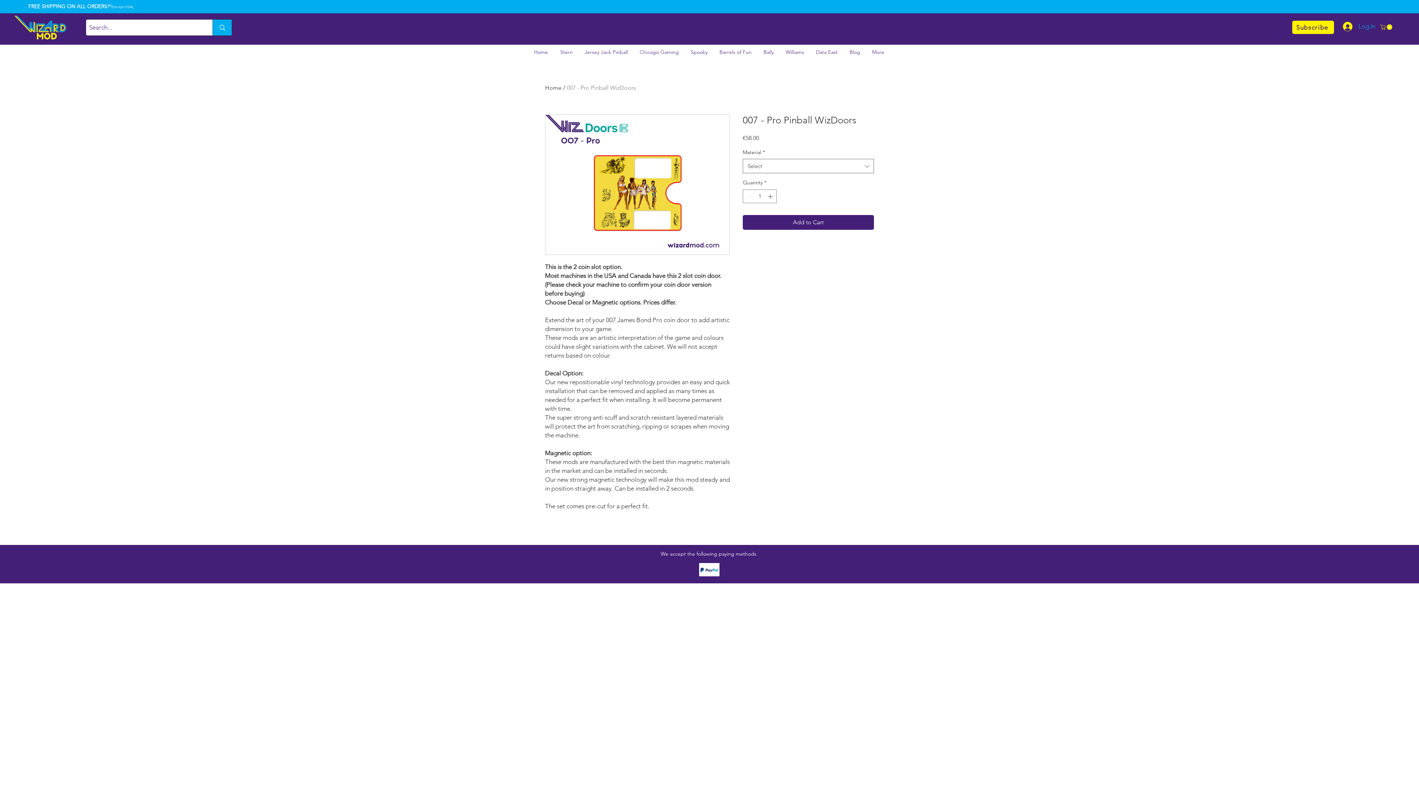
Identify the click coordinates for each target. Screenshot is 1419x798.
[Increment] (771, 196)
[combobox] (808, 166)
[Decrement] (748, 196)
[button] (1387, 27)
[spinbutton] (759, 196)
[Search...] (222, 27)
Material (754, 152)
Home (553, 87)
